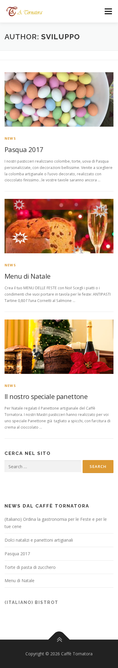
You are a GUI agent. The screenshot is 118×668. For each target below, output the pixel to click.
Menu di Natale (28, 275)
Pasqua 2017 (24, 149)
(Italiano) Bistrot (31, 602)
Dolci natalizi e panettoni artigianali (39, 540)
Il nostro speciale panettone (46, 396)
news (10, 138)
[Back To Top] (59, 639)
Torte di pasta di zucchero (30, 567)
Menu (108, 11)
